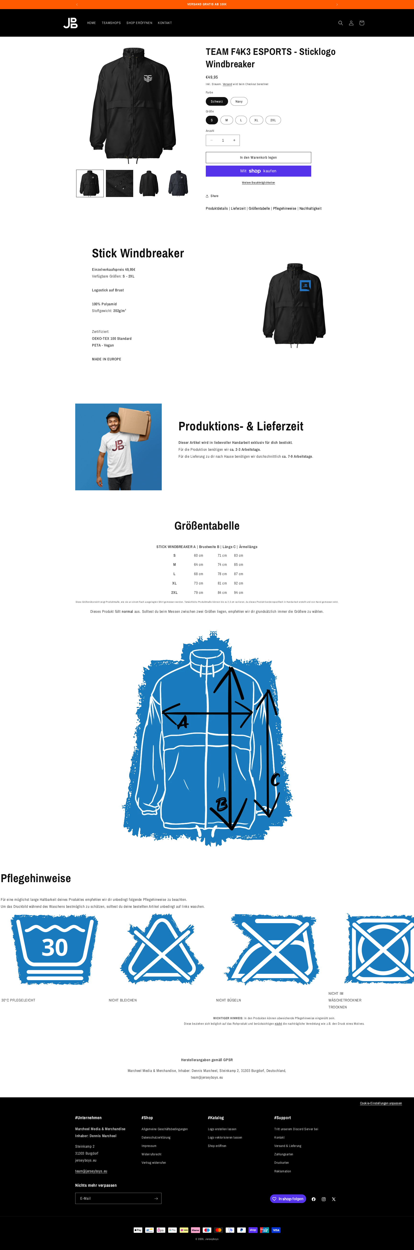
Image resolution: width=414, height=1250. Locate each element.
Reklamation (282, 1171)
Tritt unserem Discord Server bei (296, 1129)
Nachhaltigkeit (310, 208)
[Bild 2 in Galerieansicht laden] (119, 183)
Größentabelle (259, 208)
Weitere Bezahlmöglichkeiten (258, 183)
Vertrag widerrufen (154, 1162)
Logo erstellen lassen (222, 1129)
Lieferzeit (238, 208)
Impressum (149, 1145)
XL (256, 120)
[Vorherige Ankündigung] (77, 4)
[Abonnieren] (156, 1198)
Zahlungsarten (283, 1154)
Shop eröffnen (217, 1145)
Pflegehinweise (284, 208)
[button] (340, 23)
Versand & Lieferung (287, 1145)
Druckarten (281, 1162)
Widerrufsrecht (151, 1154)
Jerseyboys (211, 1239)
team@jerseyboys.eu (91, 1170)
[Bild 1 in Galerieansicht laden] (90, 183)
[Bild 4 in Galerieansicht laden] (178, 183)
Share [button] (214, 196)
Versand (227, 84)
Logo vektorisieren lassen (225, 1137)
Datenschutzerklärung (156, 1137)
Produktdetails (217, 208)
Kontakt (279, 1137)
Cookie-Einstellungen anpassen (381, 1103)
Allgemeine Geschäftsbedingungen (165, 1129)
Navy (239, 101)
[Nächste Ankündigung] (337, 4)
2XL (273, 120)
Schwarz (217, 101)
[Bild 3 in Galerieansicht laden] (149, 183)
